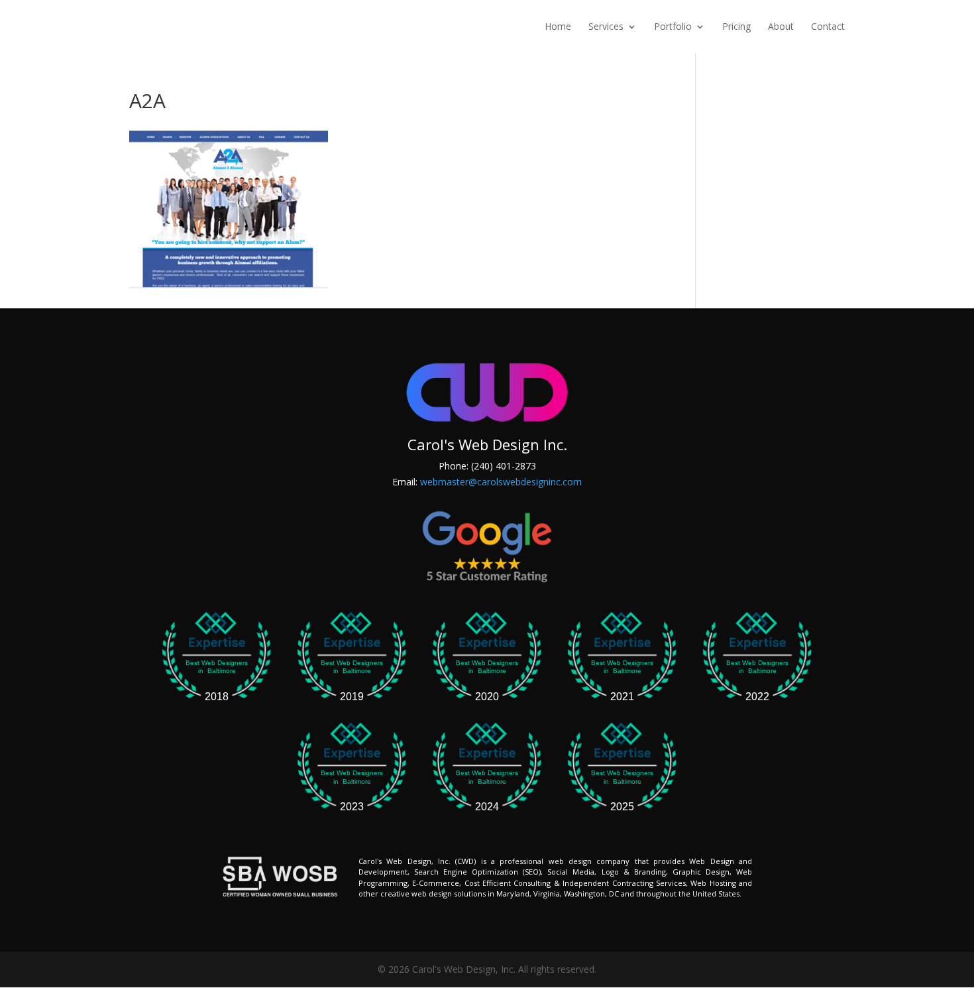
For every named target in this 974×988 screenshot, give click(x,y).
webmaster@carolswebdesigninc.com (501, 481)
